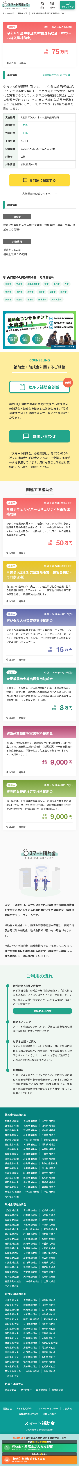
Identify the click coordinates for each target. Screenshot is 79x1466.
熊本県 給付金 (12, 1366)
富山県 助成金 (12, 1233)
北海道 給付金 (12, 1300)
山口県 (12, 63)
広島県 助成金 (12, 1262)
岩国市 (52, 291)
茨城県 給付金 (30, 1309)
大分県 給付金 (30, 1366)
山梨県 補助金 (12, 1149)
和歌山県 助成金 (50, 1252)
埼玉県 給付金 (30, 1314)
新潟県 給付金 (51, 1319)
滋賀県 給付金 (12, 1337)
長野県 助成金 (30, 1238)
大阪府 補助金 (48, 1158)
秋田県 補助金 (30, 1125)
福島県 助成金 (12, 1219)
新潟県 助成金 (51, 1229)
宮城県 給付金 (12, 1304)
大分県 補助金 (30, 1186)
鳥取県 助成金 (12, 1257)
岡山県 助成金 (48, 1257)
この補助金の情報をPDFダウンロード (57, 75)
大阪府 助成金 (48, 1248)
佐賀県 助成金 (30, 1271)
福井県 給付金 (48, 1323)
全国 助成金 (49, 1281)
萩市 (46, 284)
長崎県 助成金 (48, 1271)
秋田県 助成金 (30, 1215)
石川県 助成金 (30, 1233)
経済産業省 (10, 1389)
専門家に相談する (42, 180)
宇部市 (8, 284)
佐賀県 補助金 (30, 1182)
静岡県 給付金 (12, 1333)
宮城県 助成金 (12, 1215)
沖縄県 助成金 (32, 1281)
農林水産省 (57, 1389)
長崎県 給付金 (48, 1361)
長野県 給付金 (30, 1328)
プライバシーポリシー (47, 1408)
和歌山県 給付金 (50, 1342)
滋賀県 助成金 (12, 1248)
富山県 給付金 (12, 1323)
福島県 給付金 (12, 1309)
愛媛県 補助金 (30, 1177)
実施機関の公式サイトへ (36, 193)
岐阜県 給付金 (48, 1328)
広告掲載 (67, 1408)
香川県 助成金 (12, 1267)
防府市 (63, 291)
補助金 (22, 63)
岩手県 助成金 (48, 1210)
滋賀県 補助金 (12, 1158)
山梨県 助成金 (12, 1238)
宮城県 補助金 (12, 1125)
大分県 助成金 (30, 1276)
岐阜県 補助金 (48, 1149)
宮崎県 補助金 (48, 1186)
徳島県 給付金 (48, 1352)
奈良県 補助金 (30, 1163)
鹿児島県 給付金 (13, 1371)
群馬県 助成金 (12, 1224)
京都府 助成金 (30, 1248)
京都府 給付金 (30, 1337)
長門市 (19, 291)
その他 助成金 (12, 1286)
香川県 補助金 (12, 1177)
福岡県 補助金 (12, 1182)
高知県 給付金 (48, 1356)
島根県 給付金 (30, 1347)
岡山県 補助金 (48, 1168)
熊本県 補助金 (12, 1186)
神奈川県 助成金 (31, 1229)
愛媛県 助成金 (30, 1267)
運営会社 (7, 1408)
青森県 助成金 (30, 1210)
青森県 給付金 (30, 1300)
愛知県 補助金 (30, 1153)
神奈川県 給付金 (31, 1319)
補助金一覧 (22, 13)
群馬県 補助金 (12, 1134)
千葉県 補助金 (48, 1134)
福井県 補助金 (48, 1144)
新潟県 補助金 (51, 1139)
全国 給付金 (49, 1371)
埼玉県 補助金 (30, 1134)
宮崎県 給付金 (48, 1366)
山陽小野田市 (33, 284)
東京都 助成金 (12, 1229)
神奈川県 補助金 (31, 1139)
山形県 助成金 (48, 1215)
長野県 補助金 (30, 1149)
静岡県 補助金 (12, 1153)
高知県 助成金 (48, 1267)
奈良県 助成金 (30, 1252)
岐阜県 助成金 (48, 1238)
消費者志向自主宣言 (28, 1413)
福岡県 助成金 (12, 1271)
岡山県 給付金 (48, 1347)
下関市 (41, 291)
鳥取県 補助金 (12, 1168)
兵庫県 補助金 (12, 1163)
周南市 (8, 299)
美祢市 (30, 291)
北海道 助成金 (12, 1210)
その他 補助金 (12, 1196)
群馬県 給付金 (12, 1314)
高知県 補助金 (48, 1177)
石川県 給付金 (30, 1323)
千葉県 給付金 (48, 1314)
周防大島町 (56, 299)
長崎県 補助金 (48, 1182)
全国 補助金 (49, 1191)
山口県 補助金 (30, 1172)
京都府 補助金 (30, 1158)
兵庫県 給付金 (12, 1342)
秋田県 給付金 (30, 1304)
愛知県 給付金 (30, 1333)
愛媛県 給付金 (30, 1356)
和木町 (30, 299)
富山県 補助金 (12, 1144)
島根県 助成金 (30, 1257)
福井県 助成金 (48, 1233)
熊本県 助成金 (12, 1276)
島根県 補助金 (30, 1168)
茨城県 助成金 (30, 1219)
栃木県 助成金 (48, 1219)
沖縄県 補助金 (32, 1191)
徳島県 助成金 (48, 1262)
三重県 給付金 (48, 1333)
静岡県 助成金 (12, 1243)
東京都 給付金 (12, 1319)
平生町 (19, 299)
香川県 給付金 (12, 1356)
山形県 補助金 (48, 1125)
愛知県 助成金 (30, 1243)
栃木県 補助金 (48, 1130)
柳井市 (8, 291)
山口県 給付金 (30, 1352)
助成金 (22, 717)
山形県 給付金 (48, 1304)
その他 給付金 (12, 1375)
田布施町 (42, 299)
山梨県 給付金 (12, 1328)
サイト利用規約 (24, 1408)
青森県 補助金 (30, 1120)
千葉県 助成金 (48, 1224)
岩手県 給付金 (48, 1300)
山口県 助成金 (30, 1262)
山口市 (56, 284)
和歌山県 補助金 (50, 1163)
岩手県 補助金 (48, 1120)
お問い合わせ (49, 1413)
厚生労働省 (41, 1389)
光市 (66, 284)
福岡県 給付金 (12, 1361)
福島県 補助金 (12, 1130)
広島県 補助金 (12, 1172)
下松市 (19, 284)
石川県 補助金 (30, 1144)
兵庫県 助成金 (12, 1252)
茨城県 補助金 (30, 1130)
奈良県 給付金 (30, 1342)
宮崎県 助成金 (48, 1276)
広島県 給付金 (12, 1352)
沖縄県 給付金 (32, 1371)
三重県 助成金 (48, 1243)
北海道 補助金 (12, 1120)
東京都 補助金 (12, 1139)
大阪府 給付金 (48, 1337)
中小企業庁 (26, 1389)
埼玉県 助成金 (30, 1224)
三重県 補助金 (48, 1153)
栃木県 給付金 (48, 1309)
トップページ (8, 13)
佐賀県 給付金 (30, 1361)
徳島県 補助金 (48, 1172)
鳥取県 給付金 (12, 1347)
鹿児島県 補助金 (13, 1191)
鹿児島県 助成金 (13, 1281)
